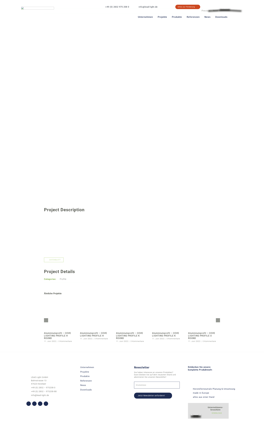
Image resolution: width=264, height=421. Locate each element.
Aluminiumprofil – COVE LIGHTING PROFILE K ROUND (129, 336)
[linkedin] (40, 403)
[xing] (46, 403)
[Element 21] (225, 3)
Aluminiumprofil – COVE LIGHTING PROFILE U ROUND (201, 336)
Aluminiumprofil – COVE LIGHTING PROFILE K (165, 334)
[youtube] (34, 403)
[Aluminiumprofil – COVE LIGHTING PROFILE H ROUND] (60, 299)
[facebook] (28, 403)
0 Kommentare (65, 341)
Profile (63, 279)
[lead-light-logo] (37, 7)
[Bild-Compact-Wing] (132, 217)
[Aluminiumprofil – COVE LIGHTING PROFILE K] (168, 299)
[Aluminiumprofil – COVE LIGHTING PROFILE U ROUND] (204, 299)
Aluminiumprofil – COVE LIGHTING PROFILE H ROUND (57, 336)
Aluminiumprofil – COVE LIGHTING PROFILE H (93, 334)
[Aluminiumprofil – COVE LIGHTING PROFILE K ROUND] (132, 299)
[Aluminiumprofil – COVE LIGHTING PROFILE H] (96, 299)
